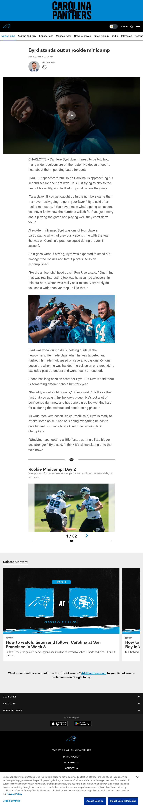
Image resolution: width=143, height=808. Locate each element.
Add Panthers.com (93, 673)
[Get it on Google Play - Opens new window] (83, 725)
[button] (71, 115)
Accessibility (71, 762)
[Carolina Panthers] (71, 740)
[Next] (87, 535)
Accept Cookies (94, 800)
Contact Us (71, 768)
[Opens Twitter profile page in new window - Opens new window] (44, 67)
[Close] (137, 777)
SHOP (124, 26)
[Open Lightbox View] (71, 515)
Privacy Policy (71, 756)
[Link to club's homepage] (7, 25)
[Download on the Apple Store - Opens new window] (59, 724)
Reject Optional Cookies (123, 800)
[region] (71, 790)
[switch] (113, 26)
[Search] (131, 26)
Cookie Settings (11, 800)
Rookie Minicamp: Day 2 (52, 469)
